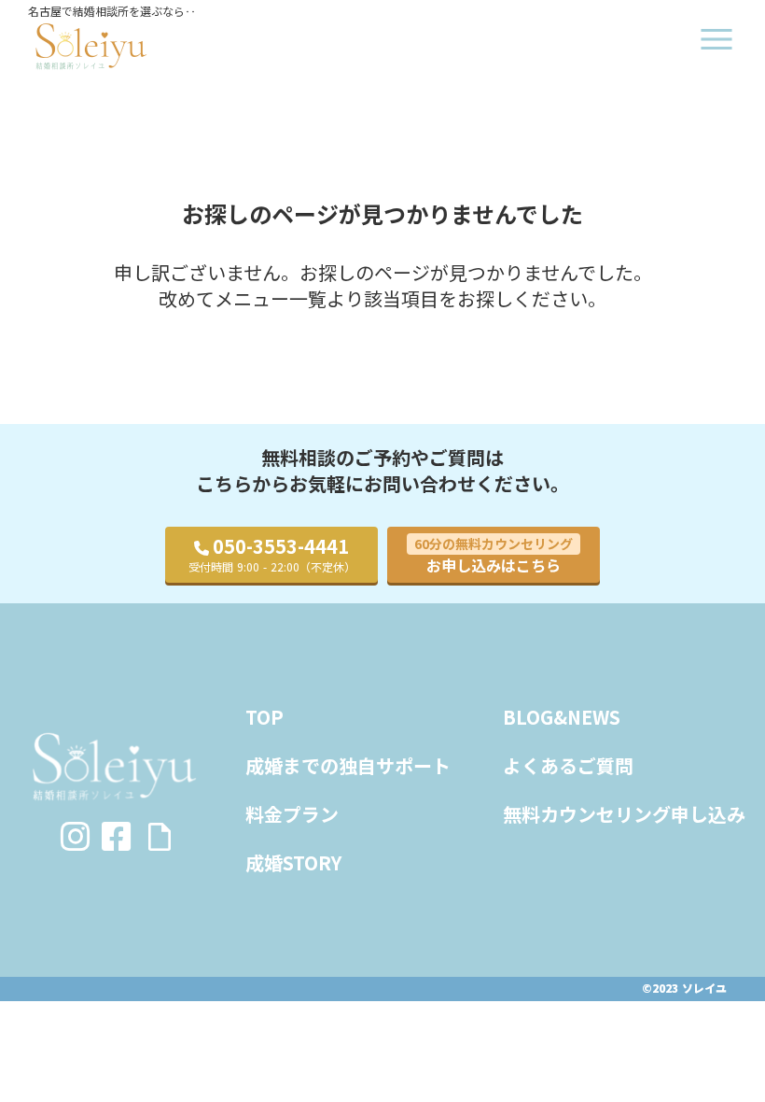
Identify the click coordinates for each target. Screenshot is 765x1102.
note (159, 837)
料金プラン (292, 814)
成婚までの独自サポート (348, 766)
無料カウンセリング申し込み (624, 814)
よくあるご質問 (568, 766)
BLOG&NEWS (561, 717)
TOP (264, 717)
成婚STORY (293, 863)
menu (716, 39)
